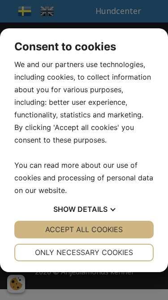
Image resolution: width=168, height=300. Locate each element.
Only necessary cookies (84, 252)
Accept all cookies (84, 229)
